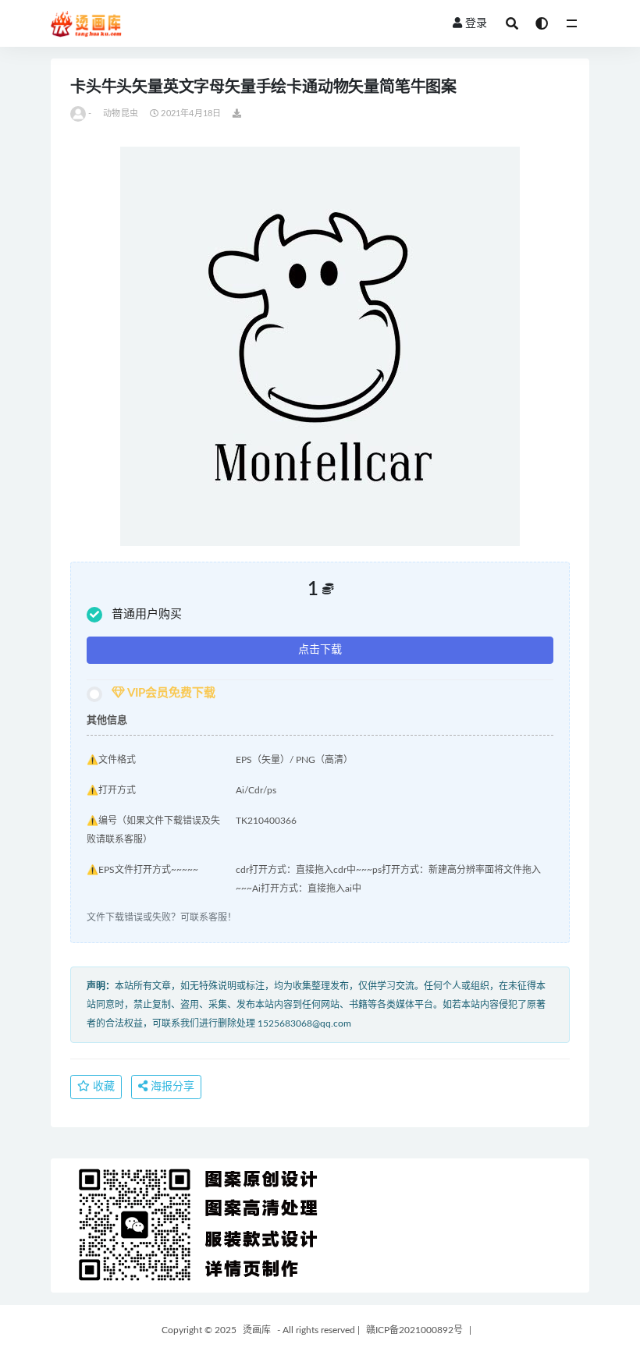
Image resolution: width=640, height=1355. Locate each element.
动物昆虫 (120, 113)
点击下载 (320, 649)
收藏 (102, 1086)
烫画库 (257, 1330)
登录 (476, 23)
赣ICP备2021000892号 (414, 1330)
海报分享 (171, 1086)
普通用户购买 (147, 614)
